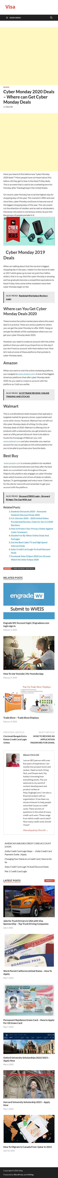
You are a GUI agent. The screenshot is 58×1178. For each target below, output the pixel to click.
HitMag (30, 1174)
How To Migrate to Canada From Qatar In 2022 (27, 1146)
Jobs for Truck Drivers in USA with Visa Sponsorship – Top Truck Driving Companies (26, 922)
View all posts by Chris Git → (35, 830)
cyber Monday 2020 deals (23, 568)
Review (6, 87)
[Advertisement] (29, 56)
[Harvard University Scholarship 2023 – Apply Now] (29, 1084)
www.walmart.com (12, 441)
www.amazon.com (26, 374)
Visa (10, 6)
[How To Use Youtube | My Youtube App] (29, 653)
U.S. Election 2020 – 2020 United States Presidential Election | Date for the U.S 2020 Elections (32, 521)
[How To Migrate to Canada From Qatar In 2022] (29, 1128)
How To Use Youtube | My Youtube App (23, 673)
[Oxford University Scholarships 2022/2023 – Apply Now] (29, 1043)
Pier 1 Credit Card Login (16, 871)
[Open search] (51, 18)
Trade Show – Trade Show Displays (21, 717)
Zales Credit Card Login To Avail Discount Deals (27, 866)
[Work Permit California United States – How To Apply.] (29, 950)
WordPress (18, 1174)
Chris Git (9, 107)
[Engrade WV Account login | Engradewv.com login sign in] (29, 602)
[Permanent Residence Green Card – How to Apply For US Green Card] (29, 999)
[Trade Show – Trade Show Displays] (29, 699)
